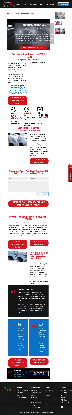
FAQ (46, 4)
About (40, 4)
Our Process (33, 4)
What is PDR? (49, 390)
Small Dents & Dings (22, 400)
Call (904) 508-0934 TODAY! (33, 47)
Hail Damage (20, 392)
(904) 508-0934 (63, 4)
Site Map (51, 412)
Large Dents (20, 395)
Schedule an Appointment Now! (18, 100)
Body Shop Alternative (22, 390)
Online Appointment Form (18, 244)
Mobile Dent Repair (21, 397)
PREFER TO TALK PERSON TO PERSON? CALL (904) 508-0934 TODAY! (28, 203)
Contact (52, 4)
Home (18, 4)
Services (24, 4)
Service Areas (35, 387)
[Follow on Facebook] (62, 407)
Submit (45, 194)
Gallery (48, 395)
